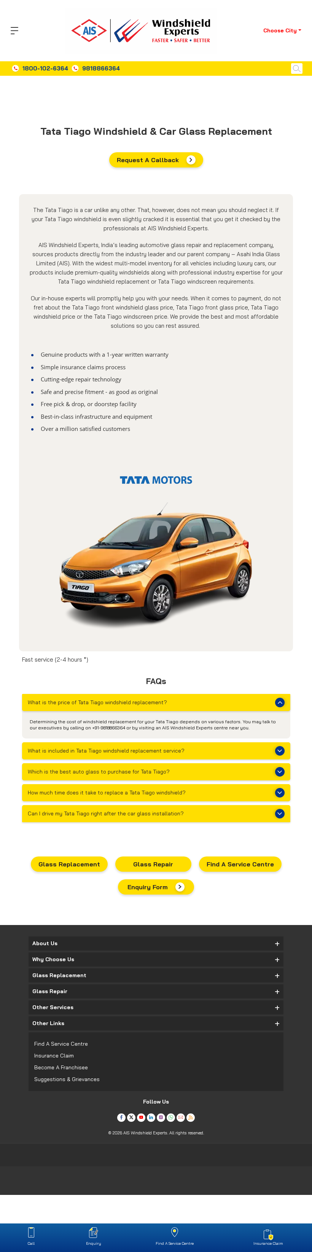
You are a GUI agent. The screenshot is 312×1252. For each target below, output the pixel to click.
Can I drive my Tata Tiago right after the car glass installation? (106, 813)
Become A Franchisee (61, 1067)
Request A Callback (148, 160)
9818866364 (101, 68)
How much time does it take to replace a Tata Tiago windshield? (107, 792)
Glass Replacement (69, 864)
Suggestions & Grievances (67, 1079)
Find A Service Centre (240, 864)
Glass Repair (153, 864)
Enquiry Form (147, 887)
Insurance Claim (54, 1055)
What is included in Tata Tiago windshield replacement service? (106, 750)
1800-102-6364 (45, 68)
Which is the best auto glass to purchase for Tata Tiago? (99, 771)
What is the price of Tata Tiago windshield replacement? (97, 702)
